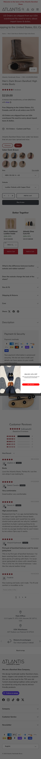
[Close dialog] (40, 367)
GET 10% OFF (30, 384)
